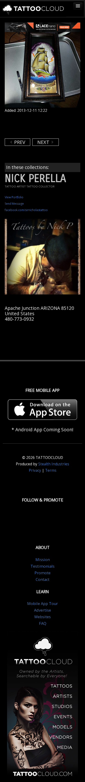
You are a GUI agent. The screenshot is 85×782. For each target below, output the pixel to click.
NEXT (44, 142)
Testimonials (42, 566)
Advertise (42, 610)
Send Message (14, 204)
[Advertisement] (42, 125)
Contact (42, 579)
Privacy (35, 470)
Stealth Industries (53, 464)
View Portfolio (14, 197)
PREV (19, 142)
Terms (50, 470)
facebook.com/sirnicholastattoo (26, 210)
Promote (42, 572)
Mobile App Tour (42, 603)
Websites (42, 616)
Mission (42, 559)
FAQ (42, 623)
